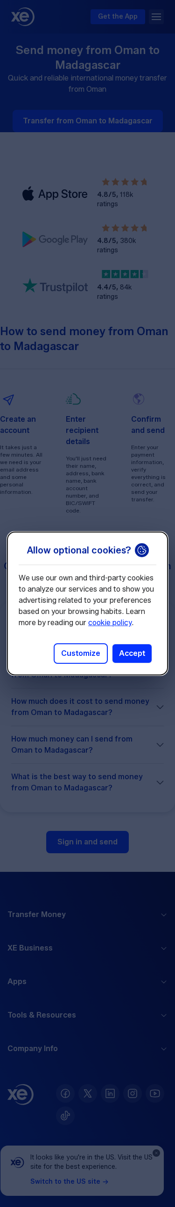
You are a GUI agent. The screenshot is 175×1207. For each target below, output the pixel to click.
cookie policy (110, 622)
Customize (80, 653)
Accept (132, 653)
